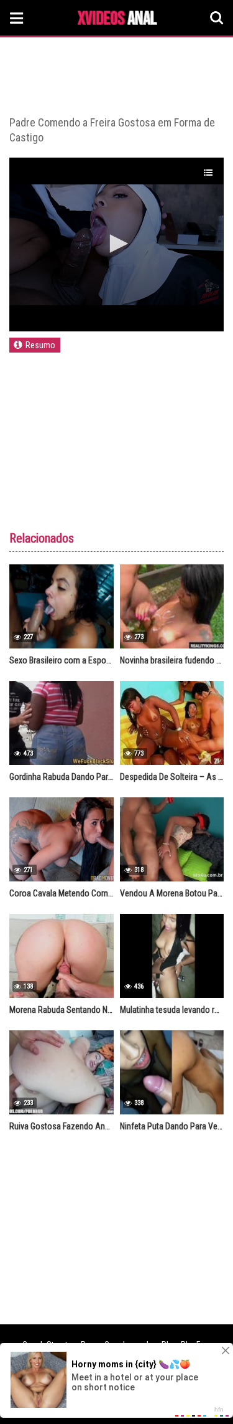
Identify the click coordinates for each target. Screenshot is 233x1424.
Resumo (40, 345)
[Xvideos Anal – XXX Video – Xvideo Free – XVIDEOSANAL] (117, 19)
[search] (217, 18)
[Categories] (16, 17)
